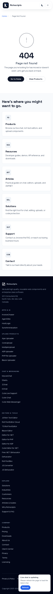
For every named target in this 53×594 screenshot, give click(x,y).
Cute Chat (6, 397)
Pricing (5, 531)
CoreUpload (7, 343)
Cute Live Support (9, 393)
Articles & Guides (9, 502)
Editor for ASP (7, 443)
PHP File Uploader (9, 355)
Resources (6, 498)
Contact (5, 544)
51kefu (4, 380)
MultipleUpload (8, 347)
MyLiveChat (7, 376)
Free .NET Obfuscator (11, 452)
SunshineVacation (10, 327)
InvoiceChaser (8, 314)
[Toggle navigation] (47, 5)
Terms (4, 557)
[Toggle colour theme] (42, 5)
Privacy (5, 553)
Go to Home (16, 79)
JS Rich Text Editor (10, 417)
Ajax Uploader (8, 338)
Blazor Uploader (8, 360)
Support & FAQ (8, 511)
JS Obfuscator (8, 469)
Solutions (6, 485)
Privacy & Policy (8, 578)
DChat (5, 389)
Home (4, 16)
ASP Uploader (7, 351)
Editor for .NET (8, 435)
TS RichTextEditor (9, 426)
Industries (6, 490)
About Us (6, 540)
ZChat (5, 384)
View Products (35, 79)
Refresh (25, 587)
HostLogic (6, 323)
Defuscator (7, 456)
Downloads (6, 536)
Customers (6, 494)
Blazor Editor (7, 430)
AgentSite (6, 319)
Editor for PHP (7, 439)
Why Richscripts (9, 507)
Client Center (7, 549)
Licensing (6, 562)
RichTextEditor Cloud (11, 422)
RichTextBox (7, 461)
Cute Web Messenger (11, 402)
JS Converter (7, 465)
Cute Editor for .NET (10, 448)
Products (6, 527)
